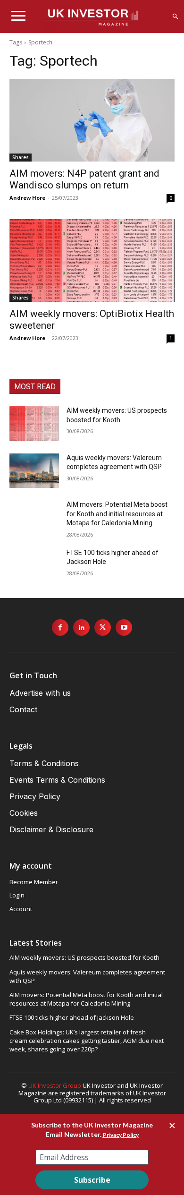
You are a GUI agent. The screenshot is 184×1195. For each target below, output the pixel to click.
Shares (20, 157)
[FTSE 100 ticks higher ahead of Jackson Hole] (34, 565)
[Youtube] (124, 627)
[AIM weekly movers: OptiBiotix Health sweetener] (92, 260)
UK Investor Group (54, 1085)
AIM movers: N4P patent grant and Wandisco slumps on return (84, 179)
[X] (102, 627)
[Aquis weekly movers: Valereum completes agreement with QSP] (34, 470)
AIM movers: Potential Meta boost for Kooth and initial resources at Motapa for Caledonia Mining (117, 514)
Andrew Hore (27, 197)
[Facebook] (60, 627)
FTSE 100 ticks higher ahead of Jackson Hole (71, 1017)
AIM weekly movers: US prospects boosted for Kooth (84, 957)
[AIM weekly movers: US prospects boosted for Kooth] (34, 423)
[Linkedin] (81, 627)
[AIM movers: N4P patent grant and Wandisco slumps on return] (92, 120)
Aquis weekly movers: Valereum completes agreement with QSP (87, 976)
